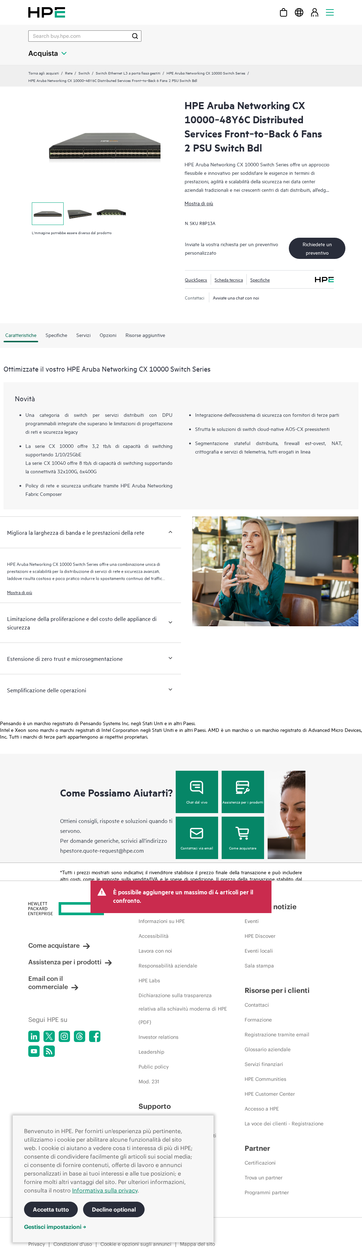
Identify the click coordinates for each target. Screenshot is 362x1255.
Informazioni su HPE (162, 921)
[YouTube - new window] (34, 1051)
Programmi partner (267, 1192)
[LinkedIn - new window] (34, 1036)
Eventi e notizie (271, 906)
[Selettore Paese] (299, 12)
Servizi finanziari (264, 1064)
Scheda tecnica (229, 279)
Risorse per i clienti (277, 990)
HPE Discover (260, 936)
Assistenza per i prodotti (242, 802)
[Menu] (330, 12)
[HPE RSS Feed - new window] (49, 1051)
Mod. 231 (149, 1081)
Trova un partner (263, 1177)
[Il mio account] (314, 12)
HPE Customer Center (270, 1094)
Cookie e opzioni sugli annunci (135, 1244)
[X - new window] (49, 1036)
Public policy (154, 1067)
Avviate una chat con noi (236, 297)
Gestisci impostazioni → (55, 1226)
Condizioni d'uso (72, 1244)
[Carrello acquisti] (283, 12)
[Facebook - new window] (94, 1036)
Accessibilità (154, 936)
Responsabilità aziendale (168, 966)
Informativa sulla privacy (105, 1190)
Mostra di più (199, 203)
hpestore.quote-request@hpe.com (102, 850)
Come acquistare (242, 848)
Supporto (155, 1106)
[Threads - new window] (79, 1036)
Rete (68, 73)
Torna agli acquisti (43, 73)
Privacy (36, 1244)
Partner (257, 1148)
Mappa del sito (197, 1244)
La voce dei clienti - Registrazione (284, 1123)
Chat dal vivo (197, 802)
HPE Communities (265, 1079)
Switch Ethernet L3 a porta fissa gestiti (128, 73)
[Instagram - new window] (64, 1036)
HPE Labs (149, 980)
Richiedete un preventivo (317, 248)
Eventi (252, 921)
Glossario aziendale (268, 1049)
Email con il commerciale (48, 983)
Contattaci (257, 1005)
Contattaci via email (197, 848)
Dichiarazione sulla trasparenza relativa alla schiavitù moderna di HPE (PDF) (183, 1008)
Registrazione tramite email (277, 1034)
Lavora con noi (155, 951)
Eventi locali (259, 951)
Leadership (151, 1052)
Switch (84, 73)
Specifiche (260, 279)
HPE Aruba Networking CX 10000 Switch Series (206, 73)
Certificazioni (260, 1163)
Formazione (258, 1020)
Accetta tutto (51, 1209)
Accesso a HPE (262, 1109)
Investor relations (159, 1037)
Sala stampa (259, 966)
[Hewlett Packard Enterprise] (46, 12)
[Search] (135, 36)
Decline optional (114, 1209)
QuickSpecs (196, 279)
